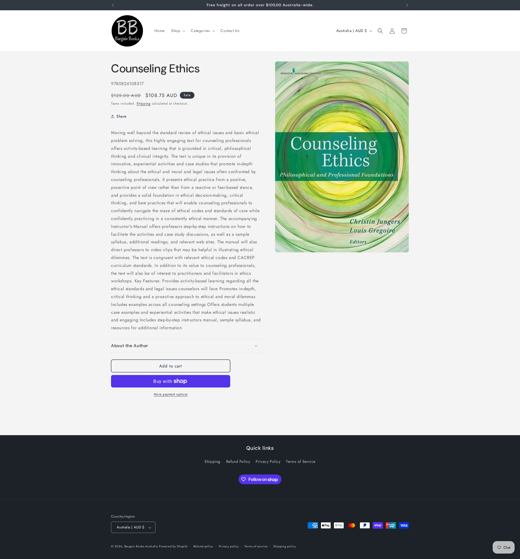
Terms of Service (301, 461)
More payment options (171, 394)
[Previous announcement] (113, 5)
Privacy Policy (268, 461)
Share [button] (121, 116)
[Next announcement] (407, 5)
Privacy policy (229, 546)
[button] (177, 30)
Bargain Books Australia (141, 546)
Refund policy (203, 546)
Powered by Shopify (173, 546)
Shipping (143, 103)
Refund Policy (238, 461)
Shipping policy (284, 546)
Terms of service (256, 546)
